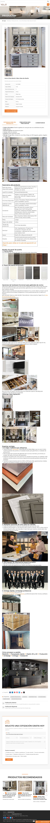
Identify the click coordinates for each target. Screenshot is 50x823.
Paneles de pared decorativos (32, 754)
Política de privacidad (20, 821)
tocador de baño (29, 752)
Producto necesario (10, 750)
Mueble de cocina (10, 752)
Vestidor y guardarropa (20, 752)
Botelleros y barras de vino (12, 20)
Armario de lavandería (39, 752)
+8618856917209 (10, 812)
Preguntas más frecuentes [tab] (25, 123)
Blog (4, 821)
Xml (14, 821)
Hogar (4, 20)
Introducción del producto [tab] (10, 123)
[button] (3, 793)
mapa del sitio (9, 821)
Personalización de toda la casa (12, 756)
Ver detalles (6, 803)
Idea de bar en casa (32, 696)
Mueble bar (25, 696)
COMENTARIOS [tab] (40, 123)
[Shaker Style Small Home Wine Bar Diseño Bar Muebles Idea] (10, 788)
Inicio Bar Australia (42, 696)
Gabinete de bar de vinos (16, 698)
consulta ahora (10, 110)
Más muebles (23, 756)
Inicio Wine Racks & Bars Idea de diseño (14, 734)
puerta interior (9, 754)
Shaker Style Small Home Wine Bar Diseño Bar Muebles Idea (9, 798)
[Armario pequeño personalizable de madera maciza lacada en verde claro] (25, 786)
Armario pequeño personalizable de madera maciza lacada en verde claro (24, 795)
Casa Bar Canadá (6, 698)
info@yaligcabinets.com (16, 814)
